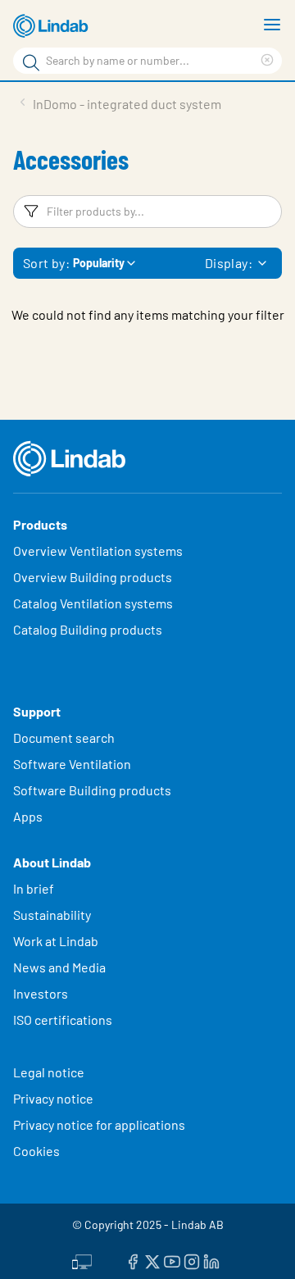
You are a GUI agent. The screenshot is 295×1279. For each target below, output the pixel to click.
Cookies (36, 1150)
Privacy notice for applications (99, 1124)
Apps (28, 816)
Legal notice (48, 1072)
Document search (64, 737)
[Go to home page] (53, 26)
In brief (35, 888)
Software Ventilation (72, 763)
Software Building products (92, 790)
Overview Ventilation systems (98, 550)
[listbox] (262, 263)
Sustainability (53, 914)
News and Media (59, 967)
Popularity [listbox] (99, 263)
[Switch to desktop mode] (82, 1260)
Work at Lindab (55, 941)
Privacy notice (53, 1098)
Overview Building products (92, 577)
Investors (40, 993)
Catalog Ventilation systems (93, 603)
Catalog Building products (87, 629)
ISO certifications (62, 1019)
